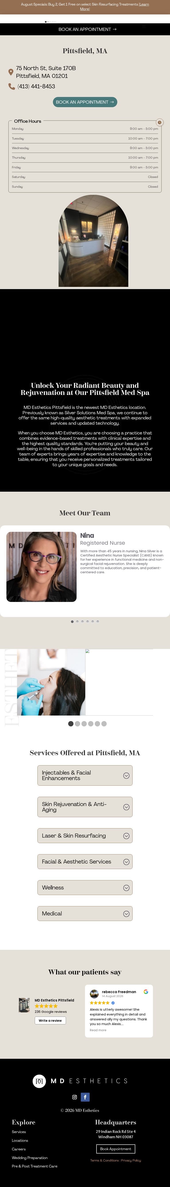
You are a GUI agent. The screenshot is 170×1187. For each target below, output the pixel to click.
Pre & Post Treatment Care (34, 1166)
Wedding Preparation (30, 1157)
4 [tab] (90, 724)
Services (19, 1132)
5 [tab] (96, 724)
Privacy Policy (131, 1160)
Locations (20, 1140)
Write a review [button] (50, 1020)
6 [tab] (103, 724)
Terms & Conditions (104, 1160)
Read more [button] (98, 1030)
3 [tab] (83, 724)
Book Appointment (115, 1149)
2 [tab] (76, 724)
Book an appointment (82, 102)
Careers (19, 1149)
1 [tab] (70, 724)
